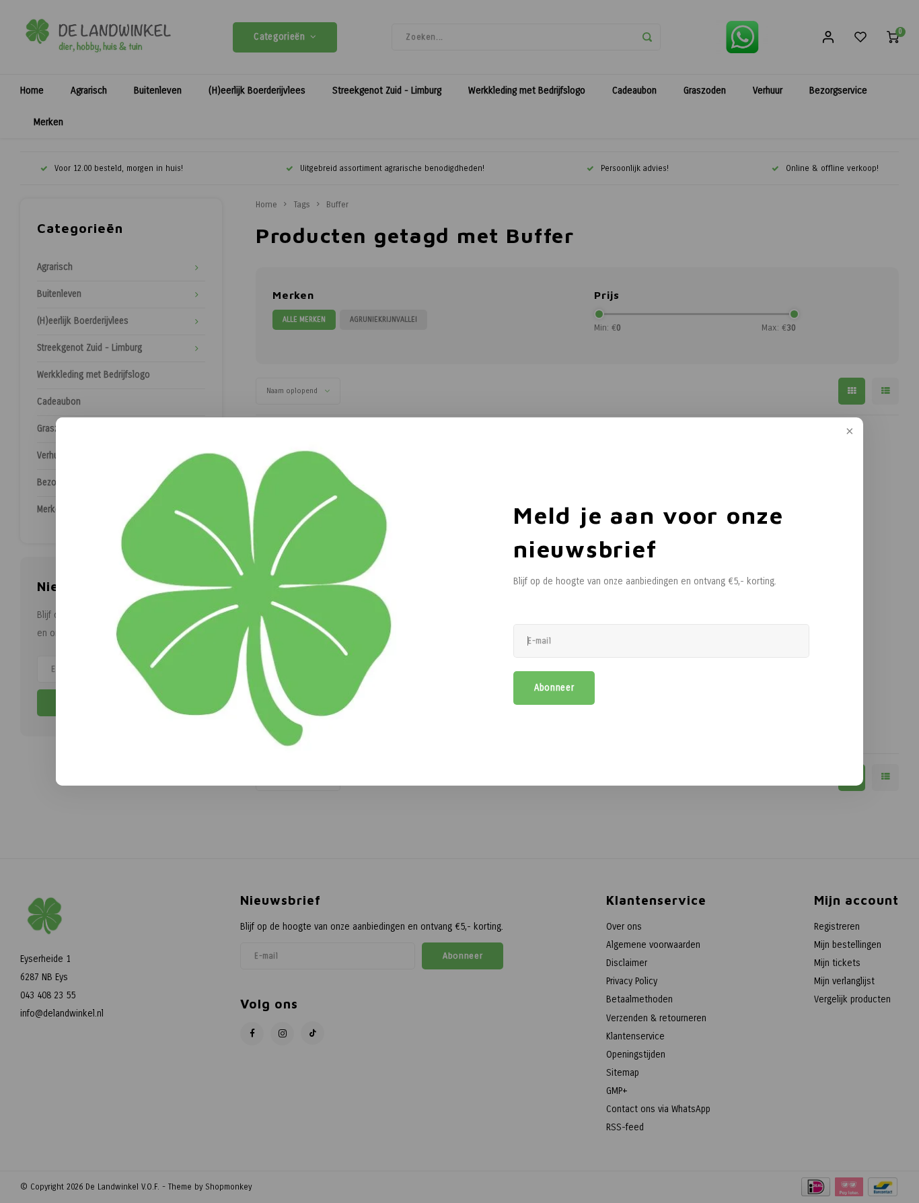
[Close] (848, 432)
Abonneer (554, 688)
